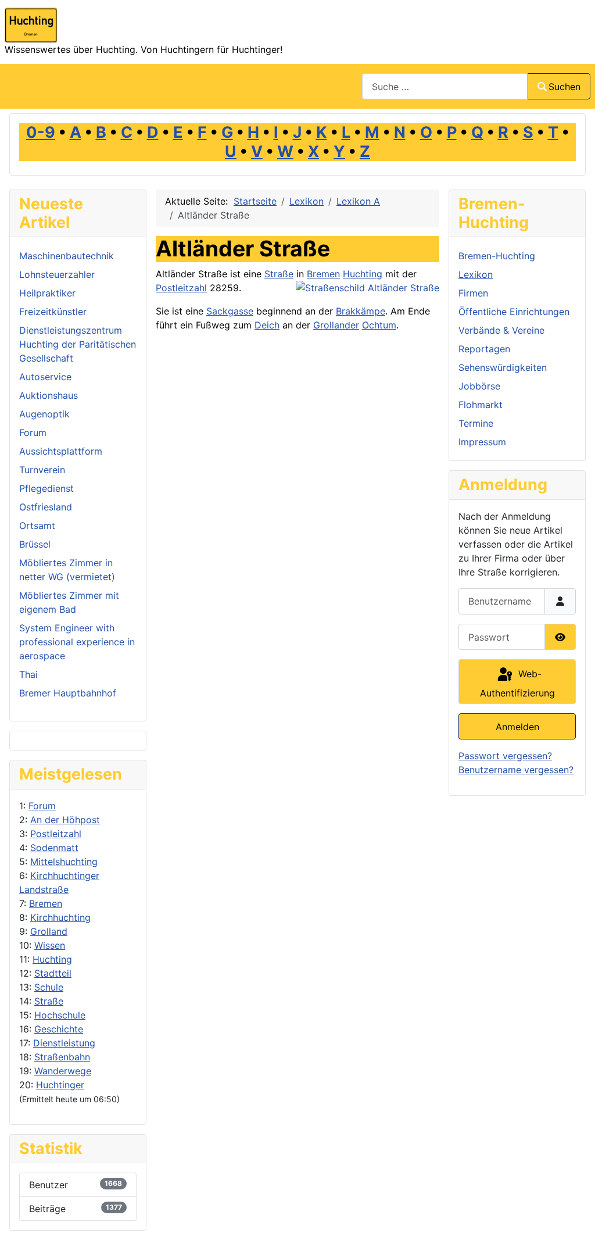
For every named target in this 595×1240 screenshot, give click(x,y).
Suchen (564, 86)
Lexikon (475, 274)
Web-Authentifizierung (517, 683)
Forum (42, 806)
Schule (48, 987)
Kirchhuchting (60, 917)
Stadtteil (52, 973)
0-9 (40, 132)
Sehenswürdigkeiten (502, 367)
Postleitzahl (55, 833)
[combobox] (445, 86)
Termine (475, 423)
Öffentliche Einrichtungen (513, 311)
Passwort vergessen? (505, 756)
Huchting (52, 959)
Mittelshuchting (64, 861)
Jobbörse (479, 386)
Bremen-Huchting (496, 256)
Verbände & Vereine (501, 330)
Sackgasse (229, 311)
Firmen (473, 293)
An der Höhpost (65, 820)
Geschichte (58, 1029)
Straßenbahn (62, 1057)
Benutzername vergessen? (516, 770)
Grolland (48, 931)
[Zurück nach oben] (575, 1218)
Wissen (49, 945)
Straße (48, 1001)
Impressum (482, 442)
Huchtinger (60, 1085)
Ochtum (379, 325)
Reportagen (484, 349)
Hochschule (59, 1015)
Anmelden (517, 726)
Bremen (45, 903)
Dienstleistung (64, 1043)
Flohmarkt (480, 404)
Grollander (336, 325)
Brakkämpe (360, 311)
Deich (267, 325)
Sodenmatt (54, 847)
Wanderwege (62, 1071)
